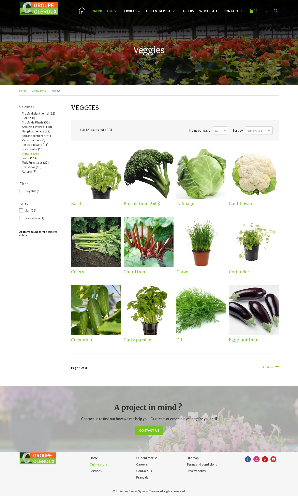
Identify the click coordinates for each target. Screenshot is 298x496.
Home (22, 90)
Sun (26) (30, 210)
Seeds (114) (30, 158)
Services (129, 11)
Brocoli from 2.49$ (142, 203)
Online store (102, 11)
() (255, 11)
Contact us (233, 11)
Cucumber (81, 340)
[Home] (39, 8)
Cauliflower (240, 203)
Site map (193, 458)
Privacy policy (196, 471)
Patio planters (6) (33, 140)
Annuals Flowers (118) (37, 127)
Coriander (239, 272)
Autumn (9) (29, 171)
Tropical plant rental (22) (38, 113)
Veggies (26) (30, 153)
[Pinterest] (265, 459)
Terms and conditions (202, 464)
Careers (187, 11)
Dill (180, 340)
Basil (76, 203)
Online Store (38, 90)
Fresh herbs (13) (33, 149)
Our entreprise (158, 11)
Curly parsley (137, 340)
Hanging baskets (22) (36, 131)
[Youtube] (273, 459)
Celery (77, 272)
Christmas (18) (31, 167)
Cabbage (185, 203)
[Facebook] (248, 459)
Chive (182, 272)
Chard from (135, 272)
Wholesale (208, 11)
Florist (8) (28, 118)
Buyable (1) (33, 191)
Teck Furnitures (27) (35, 162)
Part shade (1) (34, 218)
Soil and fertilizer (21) (36, 136)
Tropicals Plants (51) (36, 122)
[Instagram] (256, 459)
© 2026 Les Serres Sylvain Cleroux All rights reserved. (149, 491)
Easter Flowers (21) (35, 144)
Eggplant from (244, 340)
